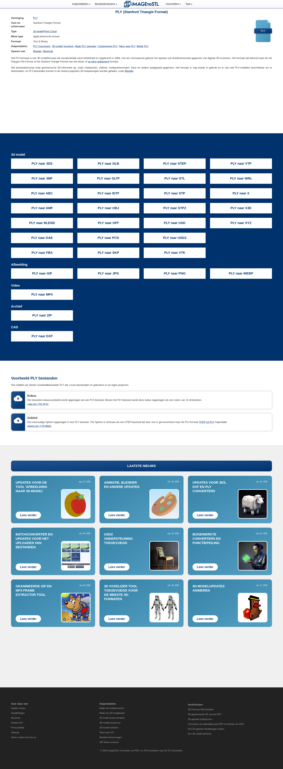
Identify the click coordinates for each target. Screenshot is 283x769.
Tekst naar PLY (127, 46)
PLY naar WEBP (241, 273)
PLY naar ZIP (42, 315)
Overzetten (172, 4)
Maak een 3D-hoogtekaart (112, 713)
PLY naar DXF (42, 336)
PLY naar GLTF (108, 178)
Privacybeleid (17, 727)
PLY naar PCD (108, 238)
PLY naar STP (174, 193)
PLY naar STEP (174, 163)
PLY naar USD (174, 223)
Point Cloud (50, 31)
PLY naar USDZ (174, 238)
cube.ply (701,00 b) (37, 404)
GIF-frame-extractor (109, 742)
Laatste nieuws (18, 708)
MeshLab (48, 51)
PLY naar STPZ (174, 208)
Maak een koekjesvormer (111, 708)
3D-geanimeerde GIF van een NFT (204, 714)
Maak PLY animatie (85, 46)
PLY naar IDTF (108, 193)
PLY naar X (241, 193)
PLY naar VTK (174, 252)
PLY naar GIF (42, 273)
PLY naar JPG (108, 273)
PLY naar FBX (42, 252)
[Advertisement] (141, 98)
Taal (187, 4)
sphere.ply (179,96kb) (39, 426)
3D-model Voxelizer (62, 46)
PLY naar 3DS (42, 163)
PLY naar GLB (108, 163)
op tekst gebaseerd (98, 61)
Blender (37, 51)
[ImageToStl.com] (141, 4)
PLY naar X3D (241, 208)
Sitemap (15, 732)
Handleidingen (18, 713)
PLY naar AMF (42, 208)
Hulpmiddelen (80, 4)
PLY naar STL (174, 178)
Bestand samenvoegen (110, 737)
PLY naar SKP (108, 252)
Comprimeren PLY (107, 46)
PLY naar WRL (241, 178)
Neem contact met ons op (23, 737)
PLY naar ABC (42, 193)
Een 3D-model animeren (199, 733)
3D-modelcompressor (110, 722)
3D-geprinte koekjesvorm (200, 719)
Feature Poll (17, 722)
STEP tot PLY (206, 422)
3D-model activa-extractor (112, 718)
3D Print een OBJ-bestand (200, 709)
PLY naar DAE (42, 238)
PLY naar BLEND (42, 223)
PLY (35, 18)
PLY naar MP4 (42, 294)
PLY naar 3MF (42, 178)
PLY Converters (42, 46)
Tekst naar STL (106, 732)
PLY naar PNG (175, 273)
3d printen (15, 718)
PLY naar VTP (241, 163)
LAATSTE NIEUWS (141, 466)
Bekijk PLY (143, 46)
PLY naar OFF (108, 223)
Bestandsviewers (105, 4)
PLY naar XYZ (241, 223)
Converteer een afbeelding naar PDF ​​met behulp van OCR (216, 724)
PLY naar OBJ (108, 208)
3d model (38, 31)
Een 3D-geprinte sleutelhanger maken (206, 729)
